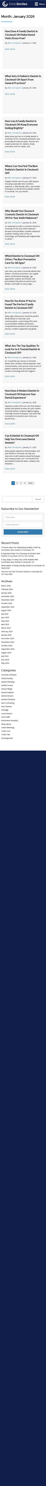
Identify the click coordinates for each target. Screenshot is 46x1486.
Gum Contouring (7, 703)
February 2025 (7, 631)
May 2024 (5, 663)
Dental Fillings (6, 689)
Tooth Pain (5, 734)
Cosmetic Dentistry (8, 675)
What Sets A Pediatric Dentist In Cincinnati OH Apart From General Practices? (23, 79)
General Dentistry (8, 699)
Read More (11, 49)
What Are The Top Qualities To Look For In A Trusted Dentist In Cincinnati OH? (22, 349)
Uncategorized (7, 738)
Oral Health (5, 717)
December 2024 (7, 638)
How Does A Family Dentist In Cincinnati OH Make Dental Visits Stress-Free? (21, 35)
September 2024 (7, 649)
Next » (30, 483)
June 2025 (5, 617)
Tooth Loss (5, 731)
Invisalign (4, 710)
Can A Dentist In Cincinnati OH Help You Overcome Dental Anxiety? (22, 439)
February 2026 (7, 589)
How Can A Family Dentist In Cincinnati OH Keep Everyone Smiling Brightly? (21, 124)
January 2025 (6, 635)
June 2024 (5, 659)
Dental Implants (7, 692)
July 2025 (4, 614)
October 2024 (6, 645)
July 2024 (4, 656)
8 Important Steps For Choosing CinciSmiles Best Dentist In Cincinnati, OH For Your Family (20, 554)
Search (38, 499)
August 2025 (6, 610)
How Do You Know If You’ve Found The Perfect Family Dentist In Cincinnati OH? (20, 304)
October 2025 (6, 603)
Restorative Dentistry (9, 720)
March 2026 (6, 586)
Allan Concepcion (14, 43)
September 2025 (7, 607)
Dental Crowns (7, 685)
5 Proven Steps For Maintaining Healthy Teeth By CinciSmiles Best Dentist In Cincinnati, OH (20, 548)
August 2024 (6, 652)
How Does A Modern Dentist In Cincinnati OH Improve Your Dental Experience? (22, 394)
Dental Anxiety (7, 678)
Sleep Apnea (6, 724)
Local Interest (6, 713)
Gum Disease (6, 706)
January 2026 (6, 593)
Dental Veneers (7, 696)
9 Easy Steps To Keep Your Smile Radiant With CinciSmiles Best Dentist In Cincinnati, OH (19, 560)
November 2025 (7, 600)
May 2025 (5, 621)
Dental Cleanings (8, 682)
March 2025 (6, 628)
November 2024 (7, 642)
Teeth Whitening (7, 727)
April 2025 (5, 624)
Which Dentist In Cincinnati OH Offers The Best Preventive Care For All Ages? (22, 259)
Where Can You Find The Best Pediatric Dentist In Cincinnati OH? (21, 169)
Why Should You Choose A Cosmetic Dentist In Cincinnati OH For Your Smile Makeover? (22, 214)
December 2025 (7, 596)
